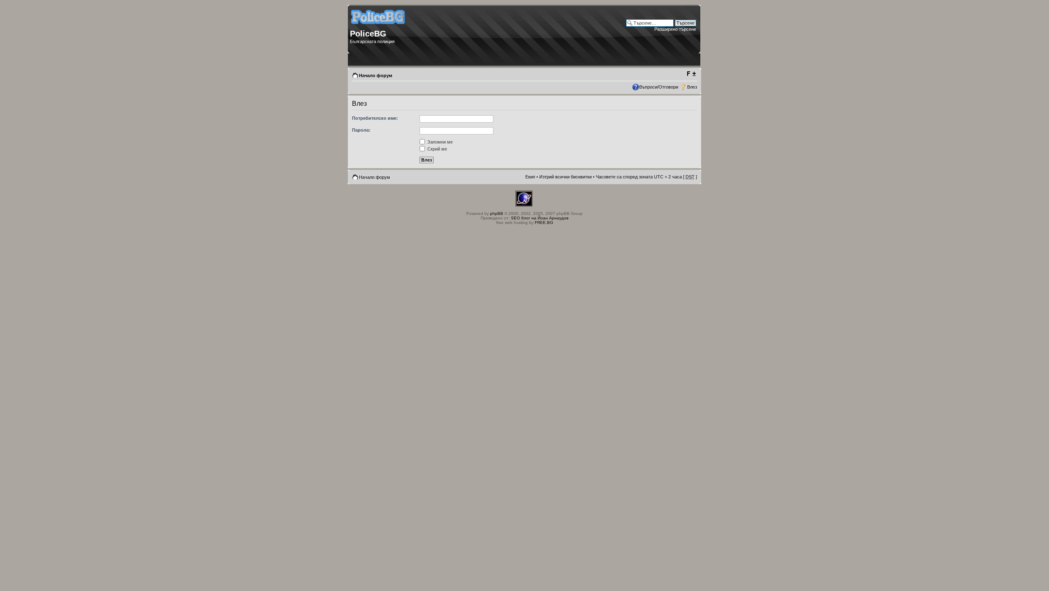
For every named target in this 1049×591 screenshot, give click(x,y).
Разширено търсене (675, 29)
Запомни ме (439, 141)
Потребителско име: (375, 118)
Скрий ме (436, 148)
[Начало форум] (378, 27)
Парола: (361, 130)
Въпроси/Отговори (658, 86)
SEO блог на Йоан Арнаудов (539, 218)
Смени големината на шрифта (691, 74)
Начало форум (375, 75)
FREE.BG (544, 222)
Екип (530, 176)
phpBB (496, 213)
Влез (692, 86)
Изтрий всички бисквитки (565, 176)
